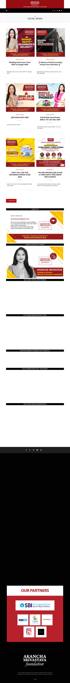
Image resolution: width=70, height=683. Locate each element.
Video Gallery (20, 59)
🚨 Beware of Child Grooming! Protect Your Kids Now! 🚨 (50, 63)
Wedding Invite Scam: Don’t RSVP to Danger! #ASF (20, 63)
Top (35, 679)
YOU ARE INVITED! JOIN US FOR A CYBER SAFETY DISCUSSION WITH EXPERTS (50, 174)
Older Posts (12, 200)
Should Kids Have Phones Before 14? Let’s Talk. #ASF (50, 118)
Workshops (50, 169)
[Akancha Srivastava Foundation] (35, 4)
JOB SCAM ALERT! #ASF (20, 117)
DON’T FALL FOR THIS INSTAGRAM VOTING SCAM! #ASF (20, 174)
